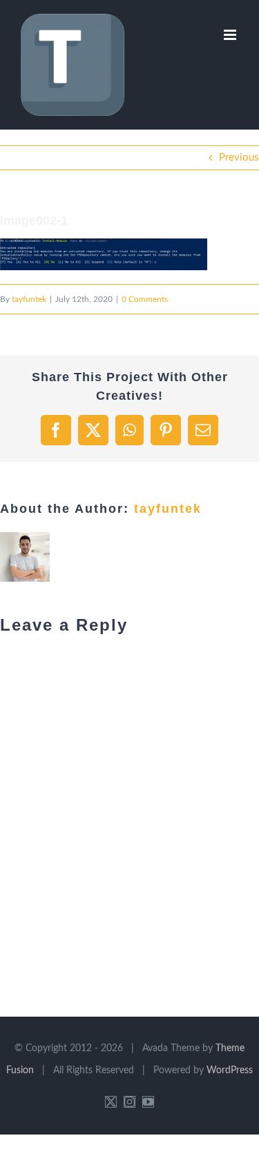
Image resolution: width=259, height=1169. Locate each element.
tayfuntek (29, 299)
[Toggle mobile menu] (231, 35)
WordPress (230, 1070)
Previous (239, 157)
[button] (103, 254)
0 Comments (145, 299)
